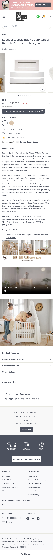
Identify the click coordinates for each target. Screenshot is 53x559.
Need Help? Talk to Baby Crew (26, 459)
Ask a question (9, 382)
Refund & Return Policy (37, 480)
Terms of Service (34, 491)
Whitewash (11, 123)
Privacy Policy (33, 495)
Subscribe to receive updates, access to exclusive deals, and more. (26, 418)
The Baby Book (8, 483)
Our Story (6, 476)
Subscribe (26, 429)
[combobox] (26, 26)
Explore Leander (9, 49)
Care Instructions (10, 366)
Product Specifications (13, 359)
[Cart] (49, 16)
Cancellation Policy (35, 483)
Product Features (10, 353)
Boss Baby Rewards (10, 487)
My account (7, 505)
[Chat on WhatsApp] (38, 17)
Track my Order (34, 476)
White (4, 123)
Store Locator (8, 491)
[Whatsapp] (49, 103)
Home (4, 35)
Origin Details (8, 372)
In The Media (7, 480)
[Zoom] (42, 88)
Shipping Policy (34, 487)
